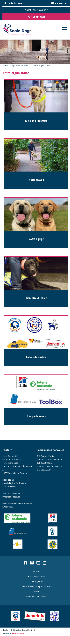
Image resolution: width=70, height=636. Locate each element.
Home (5, 65)
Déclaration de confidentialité (24, 630)
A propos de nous (20, 65)
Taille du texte (14, 3)
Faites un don (36, 16)
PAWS (36, 591)
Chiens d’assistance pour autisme (36, 586)
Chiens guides (36, 581)
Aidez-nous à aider (36, 10)
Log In (5, 630)
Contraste (60, 3)
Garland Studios (18, 633)
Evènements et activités (36, 596)
